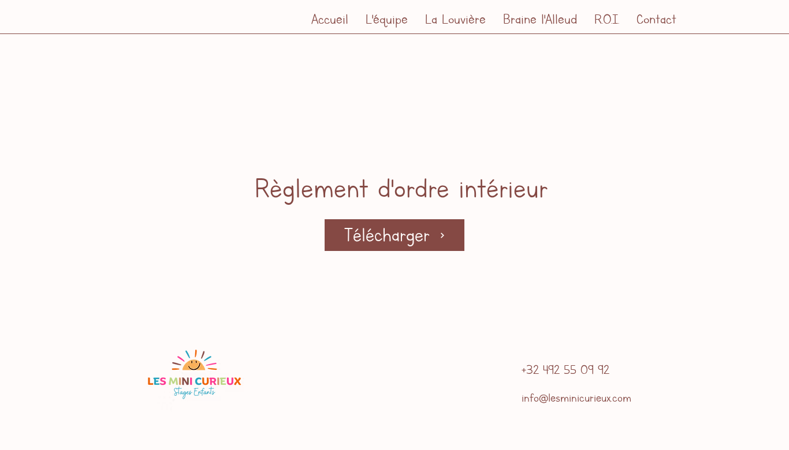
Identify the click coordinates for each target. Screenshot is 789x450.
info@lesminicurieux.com (576, 397)
